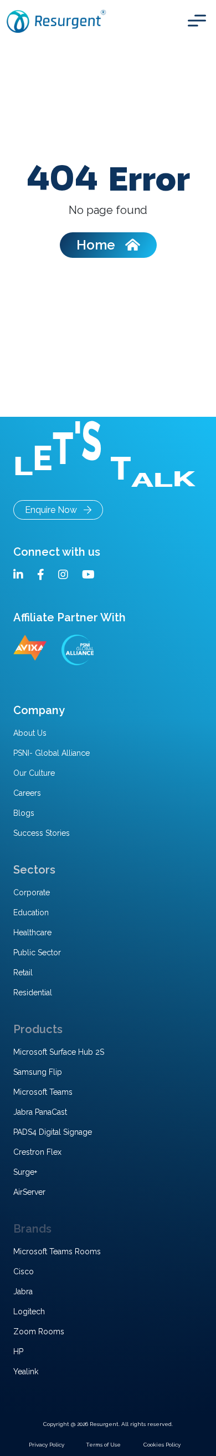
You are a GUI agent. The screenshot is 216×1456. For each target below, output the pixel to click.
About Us (30, 733)
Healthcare (32, 932)
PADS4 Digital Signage (52, 1132)
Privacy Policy (46, 1445)
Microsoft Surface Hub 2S (58, 1052)
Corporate (31, 892)
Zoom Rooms (38, 1331)
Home (100, 245)
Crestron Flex (37, 1152)
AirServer (29, 1192)
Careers (27, 793)
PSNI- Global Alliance (51, 753)
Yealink (25, 1371)
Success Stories (41, 833)
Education (31, 912)
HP (18, 1351)
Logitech (29, 1311)
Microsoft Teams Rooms (57, 1251)
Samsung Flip (37, 1072)
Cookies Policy (162, 1445)
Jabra (23, 1291)
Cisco (23, 1271)
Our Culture (34, 773)
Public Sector (37, 952)
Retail (23, 972)
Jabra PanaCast (40, 1112)
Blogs (23, 813)
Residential (32, 992)
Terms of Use (103, 1445)
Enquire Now (54, 510)
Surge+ (25, 1172)
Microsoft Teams (43, 1092)
